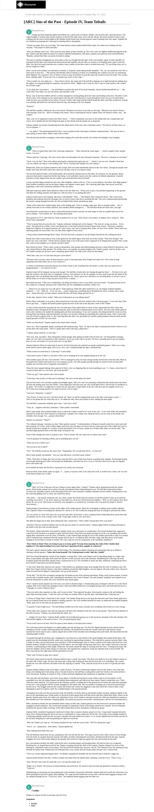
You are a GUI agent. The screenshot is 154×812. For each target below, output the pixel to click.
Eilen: (33, 805)
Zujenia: (34, 803)
